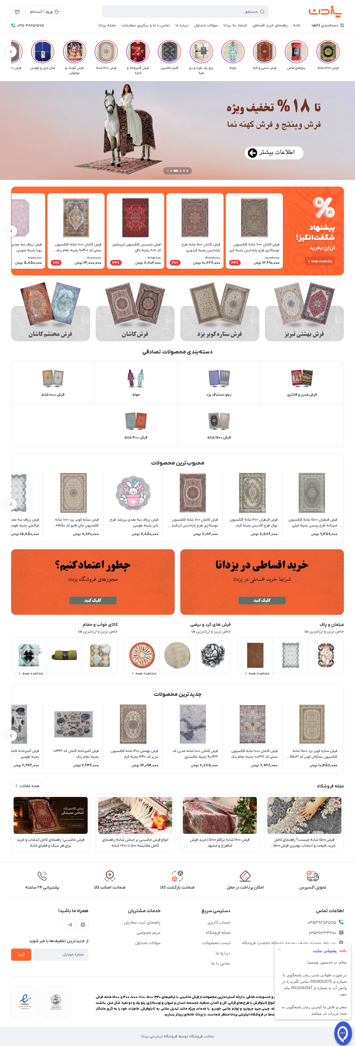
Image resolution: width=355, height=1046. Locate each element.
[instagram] (82, 924)
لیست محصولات (216, 943)
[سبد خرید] (17, 12)
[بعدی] (11, 51)
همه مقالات (29, 786)
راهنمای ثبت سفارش (142, 922)
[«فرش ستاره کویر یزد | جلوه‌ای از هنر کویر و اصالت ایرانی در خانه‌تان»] (219, 312)
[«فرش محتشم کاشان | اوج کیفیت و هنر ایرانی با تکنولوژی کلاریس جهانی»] (50, 312)
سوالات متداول (148, 943)
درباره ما (222, 953)
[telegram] (69, 924)
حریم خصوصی (149, 932)
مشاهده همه (321, 261)
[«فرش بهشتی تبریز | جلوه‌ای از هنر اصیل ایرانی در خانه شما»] (304, 312)
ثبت (21, 954)
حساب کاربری (218, 922)
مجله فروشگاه (218, 932)
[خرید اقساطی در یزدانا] (262, 582)
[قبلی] (343, 51)
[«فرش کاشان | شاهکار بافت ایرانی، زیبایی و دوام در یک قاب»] (135, 312)
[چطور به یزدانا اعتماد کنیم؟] (93, 582)
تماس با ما (220, 963)
